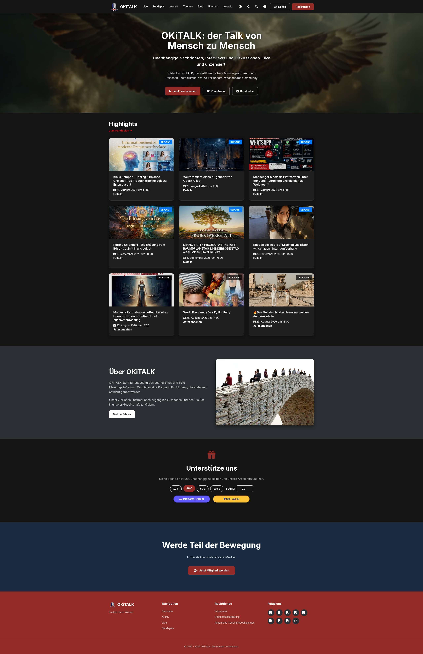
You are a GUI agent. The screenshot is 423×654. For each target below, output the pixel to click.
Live (145, 6)
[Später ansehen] (265, 6)
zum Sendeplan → (120, 130)
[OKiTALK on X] (287, 621)
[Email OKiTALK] (295, 621)
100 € (216, 488)
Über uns (213, 6)
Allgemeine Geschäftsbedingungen (234, 622)
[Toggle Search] (256, 6)
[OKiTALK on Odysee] (287, 612)
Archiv (174, 6)
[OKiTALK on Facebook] (279, 612)
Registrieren (303, 6)
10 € (175, 488)
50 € (202, 488)
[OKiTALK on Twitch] (304, 612)
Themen (188, 6)
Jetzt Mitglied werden (214, 570)
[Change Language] (240, 6)
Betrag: (230, 488)
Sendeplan (159, 6)
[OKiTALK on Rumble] (279, 621)
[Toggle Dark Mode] (248, 6)
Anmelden (280, 6)
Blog (200, 6)
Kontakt (228, 6)
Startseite (167, 611)
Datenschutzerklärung (227, 616)
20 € (189, 488)
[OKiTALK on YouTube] (271, 621)
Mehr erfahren (122, 414)
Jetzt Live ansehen (184, 91)
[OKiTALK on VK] (295, 612)
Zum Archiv (218, 91)
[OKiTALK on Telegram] (271, 612)
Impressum (221, 611)
